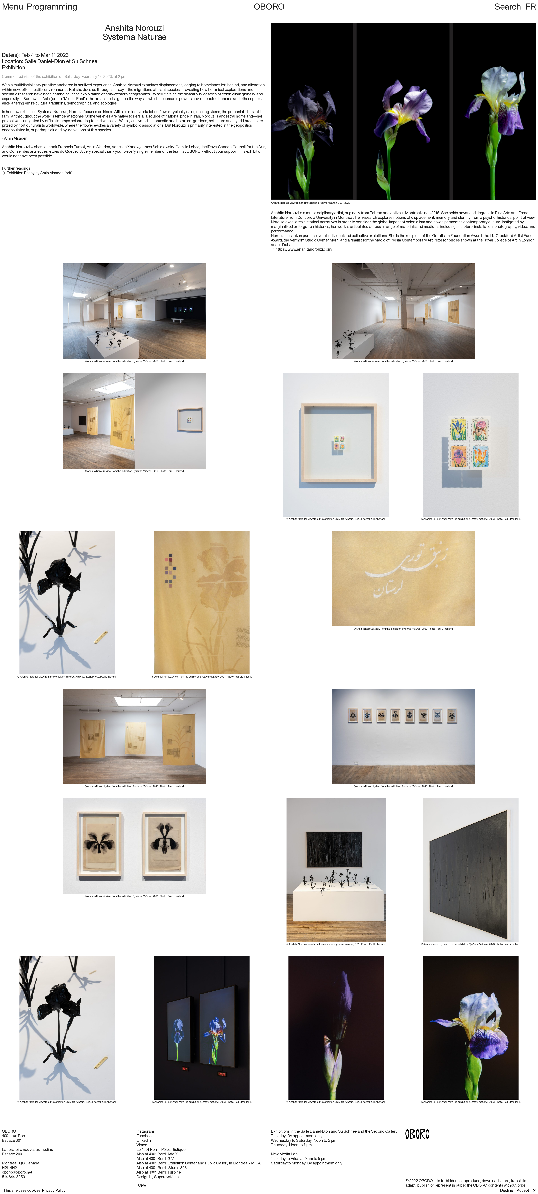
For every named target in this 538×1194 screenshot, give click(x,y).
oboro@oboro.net (17, 1172)
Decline (506, 1190)
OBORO (269, 6)
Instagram (145, 1131)
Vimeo (141, 1145)
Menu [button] (13, 6)
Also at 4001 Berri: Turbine (158, 1172)
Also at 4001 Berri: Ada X (157, 1154)
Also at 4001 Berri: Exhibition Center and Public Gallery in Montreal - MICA (198, 1163)
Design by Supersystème (157, 1177)
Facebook (145, 1135)
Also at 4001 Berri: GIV (155, 1158)
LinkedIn (143, 1140)
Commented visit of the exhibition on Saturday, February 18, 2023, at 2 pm (64, 76)
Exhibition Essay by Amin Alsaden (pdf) (39, 172)
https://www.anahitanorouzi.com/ (303, 249)
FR (530, 6)
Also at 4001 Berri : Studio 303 (161, 1167)
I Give (141, 1185)
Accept (523, 1190)
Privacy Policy (53, 1190)
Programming (52, 6)
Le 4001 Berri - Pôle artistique (160, 1149)
